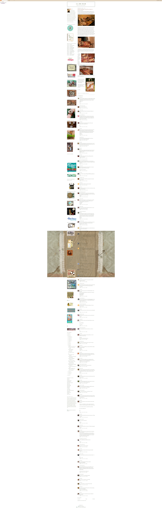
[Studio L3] (68, 300)
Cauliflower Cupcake (82, 211)
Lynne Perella (68, 389)
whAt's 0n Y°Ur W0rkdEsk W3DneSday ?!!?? (71, 359)
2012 (68, 334)
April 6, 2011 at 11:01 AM (84, 204)
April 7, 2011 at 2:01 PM (83, 428)
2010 (68, 375)
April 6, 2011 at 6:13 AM (83, 135)
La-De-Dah (81, 4)
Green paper (68, 383)
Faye (80, 448)
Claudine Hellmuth (69, 380)
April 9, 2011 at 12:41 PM (83, 458)
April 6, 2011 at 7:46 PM (83, 343)
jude (80, 128)
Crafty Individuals (69, 260)
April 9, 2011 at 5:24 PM (83, 472)
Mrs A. (80, 358)
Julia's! (78, 12)
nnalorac (81, 368)
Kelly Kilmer (68, 386)
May (69, 344)
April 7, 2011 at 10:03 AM (84, 417)
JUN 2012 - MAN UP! (69, 44)
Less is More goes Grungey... (71, 360)
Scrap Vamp (81, 474)
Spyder (80, 486)
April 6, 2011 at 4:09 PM (83, 296)
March (69, 371)
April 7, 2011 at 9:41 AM (83, 412)
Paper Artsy (68, 264)
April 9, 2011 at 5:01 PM (83, 463)
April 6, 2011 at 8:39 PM (83, 356)
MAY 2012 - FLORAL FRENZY (70, 45)
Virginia (80, 165)
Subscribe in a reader (69, 180)
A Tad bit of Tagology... (71, 370)
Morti (80, 478)
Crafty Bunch (90, 28)
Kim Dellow (68, 387)
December (70, 336)
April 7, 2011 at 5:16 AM (83, 388)
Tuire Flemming (81, 390)
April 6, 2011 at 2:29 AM (83, 119)
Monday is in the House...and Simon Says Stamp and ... (71, 369)
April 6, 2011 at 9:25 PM (83, 373)
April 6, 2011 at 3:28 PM (83, 281)
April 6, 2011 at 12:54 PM (83, 230)
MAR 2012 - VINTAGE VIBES (70, 47)
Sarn (80, 262)
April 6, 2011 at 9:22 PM (83, 366)
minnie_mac (81, 419)
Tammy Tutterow (69, 392)
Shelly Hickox (81, 314)
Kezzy (80, 394)
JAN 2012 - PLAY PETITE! (70, 49)
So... (68, 353)
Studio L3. (87, 35)
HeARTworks (81, 247)
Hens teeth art (68, 384)
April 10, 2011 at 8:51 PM (83, 476)
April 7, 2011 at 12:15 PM (83, 423)
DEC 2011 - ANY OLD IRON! (70, 50)
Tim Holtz (68, 393)
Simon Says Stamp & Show (84, 32)
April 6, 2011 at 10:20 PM (83, 378)
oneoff (80, 121)
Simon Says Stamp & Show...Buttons (70, 350)
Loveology (68, 388)
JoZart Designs (81, 283)
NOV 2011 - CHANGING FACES (70, 51)
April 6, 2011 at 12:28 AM (84, 103)
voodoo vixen (81, 385)
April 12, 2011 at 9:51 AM (84, 484)
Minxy (80, 345)
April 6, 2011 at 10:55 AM (84, 196)
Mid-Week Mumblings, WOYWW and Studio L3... (72, 365)
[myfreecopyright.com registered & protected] (71, 410)
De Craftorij (68, 262)
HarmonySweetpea (82, 105)
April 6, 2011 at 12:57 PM (83, 240)
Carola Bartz (81, 341)
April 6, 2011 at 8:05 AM (83, 170)
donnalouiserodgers (82, 327)
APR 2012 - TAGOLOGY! (70, 46)
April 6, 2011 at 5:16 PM (83, 312)
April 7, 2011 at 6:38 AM (83, 392)
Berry (80, 172)
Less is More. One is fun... (71, 352)
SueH (80, 400)
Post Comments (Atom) (83, 500)
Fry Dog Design (69, 381)
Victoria (80, 242)
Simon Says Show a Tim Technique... (71, 355)
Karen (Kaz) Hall (69, 385)
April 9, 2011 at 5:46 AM (83, 446)
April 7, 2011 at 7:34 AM (83, 398)
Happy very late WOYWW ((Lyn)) (83, 489)
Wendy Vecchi (68, 394)
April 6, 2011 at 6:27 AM (83, 140)
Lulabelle (81, 274)
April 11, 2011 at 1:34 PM (83, 480)
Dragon (80, 97)
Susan (80, 232)
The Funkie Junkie (69, 267)
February (70, 372)
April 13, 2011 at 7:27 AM (84, 495)
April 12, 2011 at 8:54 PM (83, 490)
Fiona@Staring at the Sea (82, 438)
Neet (80, 142)
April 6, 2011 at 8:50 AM (83, 175)
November (70, 337)
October (70, 338)
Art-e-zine (68, 379)
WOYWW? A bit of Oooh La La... (72, 346)
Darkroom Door (69, 261)
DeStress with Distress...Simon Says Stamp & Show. (71, 362)
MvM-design (81, 268)
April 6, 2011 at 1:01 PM (83, 245)
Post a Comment (79, 497)
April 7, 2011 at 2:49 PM (83, 436)
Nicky (80, 482)
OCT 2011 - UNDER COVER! (70, 52)
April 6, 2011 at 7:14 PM (83, 331)
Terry (80, 333)
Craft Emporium (69, 258)
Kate (80, 226)
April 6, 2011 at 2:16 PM (83, 276)
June (69, 343)
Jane (80, 278)
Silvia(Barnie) (81, 177)
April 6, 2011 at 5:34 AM (83, 126)
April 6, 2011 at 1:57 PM (83, 260)
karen (80, 289)
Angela (80, 319)
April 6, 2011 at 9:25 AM (83, 180)
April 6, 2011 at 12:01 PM (83, 209)
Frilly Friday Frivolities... (71, 363)
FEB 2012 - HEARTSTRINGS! (70, 48)
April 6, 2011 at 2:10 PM (83, 266)
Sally (80, 352)
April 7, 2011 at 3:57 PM (83, 442)
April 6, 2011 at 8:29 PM (83, 350)
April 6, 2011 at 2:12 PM (83, 272)
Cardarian (81, 198)
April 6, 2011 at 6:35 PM (83, 317)
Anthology (68, 378)
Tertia (80, 460)
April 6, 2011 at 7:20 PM (83, 339)
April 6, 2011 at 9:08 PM (83, 362)
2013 (68, 333)
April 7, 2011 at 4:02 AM (83, 383)
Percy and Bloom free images (70, 390)
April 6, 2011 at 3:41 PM (83, 287)
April (69, 345)
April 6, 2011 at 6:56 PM (83, 325)
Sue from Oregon (81, 444)
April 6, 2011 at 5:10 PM (83, 307)
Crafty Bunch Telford (69, 259)
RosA (80, 380)
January (70, 373)
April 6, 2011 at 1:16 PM (83, 252)
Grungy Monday (70, 351)
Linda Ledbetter (81, 465)
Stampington (68, 391)
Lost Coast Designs (69, 263)
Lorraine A (81, 453)
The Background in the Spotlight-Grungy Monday (72, 357)
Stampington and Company (70, 266)
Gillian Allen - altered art (70, 382)
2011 (68, 335)
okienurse (81, 206)
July (69, 342)
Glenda (80, 182)
